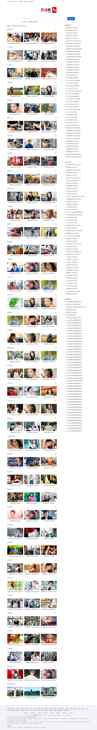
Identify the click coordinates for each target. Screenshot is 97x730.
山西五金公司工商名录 (71, 188)
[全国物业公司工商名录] (32, 196)
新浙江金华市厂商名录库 (71, 249)
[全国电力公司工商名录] (32, 143)
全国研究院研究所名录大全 (15, 662)
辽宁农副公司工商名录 (49, 96)
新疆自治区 (60, 710)
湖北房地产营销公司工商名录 (72, 291)
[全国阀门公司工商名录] (15, 161)
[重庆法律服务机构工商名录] (15, 444)
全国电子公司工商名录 (49, 149)
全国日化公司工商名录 (71, 262)
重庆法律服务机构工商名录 (15, 450)
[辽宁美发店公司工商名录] (49, 515)
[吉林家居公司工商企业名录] (49, 355)
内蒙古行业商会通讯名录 (32, 114)
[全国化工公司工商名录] (15, 285)
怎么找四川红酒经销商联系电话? (73, 399)
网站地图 (68, 715)
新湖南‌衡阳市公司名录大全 (72, 67)
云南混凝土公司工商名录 (71, 259)
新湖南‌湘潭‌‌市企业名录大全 (72, 69)
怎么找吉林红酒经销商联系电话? (73, 375)
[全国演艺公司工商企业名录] (15, 550)
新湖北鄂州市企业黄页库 (71, 27)
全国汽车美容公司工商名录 (15, 397)
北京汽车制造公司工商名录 (48, 397)
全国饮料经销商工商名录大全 (15, 78)
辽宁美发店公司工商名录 (49, 520)
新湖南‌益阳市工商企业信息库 (72, 54)
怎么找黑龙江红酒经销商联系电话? (74, 378)
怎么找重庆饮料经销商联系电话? (73, 412)
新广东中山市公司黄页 (71, 117)
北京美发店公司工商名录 (32, 520)
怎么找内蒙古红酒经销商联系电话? (74, 380)
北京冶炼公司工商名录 (71, 220)
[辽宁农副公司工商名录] (49, 90)
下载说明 (20, 1)
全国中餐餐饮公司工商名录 (32, 131)
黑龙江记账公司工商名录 (32, 379)
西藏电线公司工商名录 (71, 293)
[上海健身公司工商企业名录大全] (49, 568)
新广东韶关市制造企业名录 (72, 85)
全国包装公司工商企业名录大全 (48, 609)
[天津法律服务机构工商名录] (32, 444)
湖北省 (58, 708)
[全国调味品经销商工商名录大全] (49, 72)
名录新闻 (32, 712)
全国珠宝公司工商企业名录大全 (48, 644)
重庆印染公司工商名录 (71, 209)
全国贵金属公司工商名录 (15, 467)
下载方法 (64, 712)
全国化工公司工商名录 (15, 291)
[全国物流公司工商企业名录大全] (49, 621)
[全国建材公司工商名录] (32, 214)
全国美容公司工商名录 (15, 520)
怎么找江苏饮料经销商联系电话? (73, 423)
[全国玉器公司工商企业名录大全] (15, 638)
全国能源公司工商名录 (49, 237)
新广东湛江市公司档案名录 (72, 93)
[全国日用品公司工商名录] (32, 479)
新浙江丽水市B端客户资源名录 (73, 154)
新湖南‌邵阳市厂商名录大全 (72, 64)
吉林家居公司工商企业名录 (48, 361)
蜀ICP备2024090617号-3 (41, 715)
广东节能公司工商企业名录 (72, 180)
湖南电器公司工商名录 (71, 228)
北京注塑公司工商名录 (32, 291)
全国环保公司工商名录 (15, 308)
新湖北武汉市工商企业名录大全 (73, 40)
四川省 (27, 710)
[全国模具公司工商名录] (32, 161)
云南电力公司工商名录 (71, 241)
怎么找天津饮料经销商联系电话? (73, 407)
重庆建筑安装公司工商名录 (72, 254)
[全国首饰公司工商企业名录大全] (32, 638)
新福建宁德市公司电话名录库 (72, 133)
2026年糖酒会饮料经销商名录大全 (15, 43)
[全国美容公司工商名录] (15, 515)
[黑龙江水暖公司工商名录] (49, 320)
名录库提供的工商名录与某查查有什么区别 (75, 307)
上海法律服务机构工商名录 (48, 450)
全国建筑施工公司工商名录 (32, 184)
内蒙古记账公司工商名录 (49, 379)
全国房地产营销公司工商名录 (15, 202)
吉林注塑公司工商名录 (49, 291)
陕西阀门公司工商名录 (71, 272)
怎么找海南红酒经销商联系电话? (73, 349)
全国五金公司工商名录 (15, 220)
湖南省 (62, 708)
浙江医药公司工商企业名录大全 (73, 243)
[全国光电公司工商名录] (15, 267)
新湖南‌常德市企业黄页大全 (72, 59)
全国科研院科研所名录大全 (32, 662)
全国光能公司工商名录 (32, 237)
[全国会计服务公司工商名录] (15, 373)
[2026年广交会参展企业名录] (15, 55)
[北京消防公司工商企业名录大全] (49, 674)
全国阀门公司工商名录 (15, 167)
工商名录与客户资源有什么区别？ (73, 317)
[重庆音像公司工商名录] (49, 408)
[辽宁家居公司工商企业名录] (32, 355)
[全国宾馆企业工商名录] (15, 497)
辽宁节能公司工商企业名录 (32, 308)
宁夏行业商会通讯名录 (49, 114)
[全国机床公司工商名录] (49, 161)
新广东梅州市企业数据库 (71, 77)
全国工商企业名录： (11, 708)
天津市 (26, 708)
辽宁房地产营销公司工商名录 (49, 202)
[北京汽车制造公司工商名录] (49, 391)
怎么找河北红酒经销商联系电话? (73, 367)
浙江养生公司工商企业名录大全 (73, 178)
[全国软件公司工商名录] (15, 338)
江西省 (50, 708)
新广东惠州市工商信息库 (71, 106)
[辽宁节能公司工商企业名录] (32, 302)
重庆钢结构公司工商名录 (71, 172)
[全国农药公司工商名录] (15, 90)
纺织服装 (35, 21)
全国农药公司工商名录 (15, 96)
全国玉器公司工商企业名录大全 (15, 644)
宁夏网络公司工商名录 (49, 344)
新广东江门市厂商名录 (71, 112)
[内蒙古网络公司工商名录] (32, 338)
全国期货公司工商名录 (32, 467)
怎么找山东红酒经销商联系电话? (73, 346)
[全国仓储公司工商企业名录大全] (32, 621)
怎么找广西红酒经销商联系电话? (73, 351)
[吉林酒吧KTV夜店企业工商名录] (49, 125)
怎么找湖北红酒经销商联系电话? (73, 362)
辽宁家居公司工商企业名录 (32, 361)
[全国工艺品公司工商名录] (49, 479)
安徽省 (54, 708)
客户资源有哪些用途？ (71, 315)
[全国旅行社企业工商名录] (32, 497)
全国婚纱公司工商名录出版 (32, 538)
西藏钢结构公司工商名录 (71, 233)
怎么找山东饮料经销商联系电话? (73, 425)
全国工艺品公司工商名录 (49, 485)
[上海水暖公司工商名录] (32, 320)
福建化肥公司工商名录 (71, 238)
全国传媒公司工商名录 (15, 414)
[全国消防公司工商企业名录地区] (15, 674)
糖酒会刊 (15, 25)
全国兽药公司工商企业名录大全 (15, 591)
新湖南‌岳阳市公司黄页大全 (72, 62)
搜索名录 (71, 18)
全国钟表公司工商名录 (15, 485)
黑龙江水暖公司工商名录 (49, 326)
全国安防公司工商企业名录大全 (32, 680)
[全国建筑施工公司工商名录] (32, 179)
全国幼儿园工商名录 (49, 432)
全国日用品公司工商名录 (32, 485)
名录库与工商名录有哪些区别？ (73, 304)
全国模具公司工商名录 (32, 167)
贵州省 (35, 710)
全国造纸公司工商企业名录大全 (15, 609)
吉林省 (12, 710)
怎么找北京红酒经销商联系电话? (73, 325)
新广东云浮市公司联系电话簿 (72, 80)
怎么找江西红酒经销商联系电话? (73, 320)
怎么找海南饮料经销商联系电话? (73, 428)
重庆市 (22, 708)
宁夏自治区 (40, 710)
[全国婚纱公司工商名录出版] (32, 532)
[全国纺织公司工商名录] (49, 249)
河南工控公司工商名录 (71, 286)
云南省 (31, 710)
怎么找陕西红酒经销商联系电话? (73, 383)
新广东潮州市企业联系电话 (72, 101)
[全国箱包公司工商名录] (15, 249)
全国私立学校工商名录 (15, 432)
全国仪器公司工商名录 (15, 149)
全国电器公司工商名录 (15, 361)
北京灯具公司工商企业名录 (32, 273)
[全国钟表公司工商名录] (15, 479)
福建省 (74, 708)
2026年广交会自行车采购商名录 (48, 61)
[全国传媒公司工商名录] (15, 408)
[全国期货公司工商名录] (32, 462)
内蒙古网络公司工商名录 (32, 344)
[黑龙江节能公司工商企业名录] (49, 302)
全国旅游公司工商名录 (49, 503)
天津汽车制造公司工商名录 (32, 397)
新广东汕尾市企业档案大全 (72, 96)
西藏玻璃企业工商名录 (49, 220)
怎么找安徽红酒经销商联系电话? (73, 354)
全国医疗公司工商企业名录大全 (48, 591)
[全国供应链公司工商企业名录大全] (15, 621)
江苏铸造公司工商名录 (71, 278)
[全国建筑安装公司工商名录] (49, 179)
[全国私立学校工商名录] (15, 426)
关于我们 (26, 1)
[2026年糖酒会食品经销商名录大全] (49, 37)
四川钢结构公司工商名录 (71, 275)
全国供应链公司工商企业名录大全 (15, 627)
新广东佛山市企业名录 (71, 122)
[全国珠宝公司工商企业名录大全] (49, 638)
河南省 (46, 708)
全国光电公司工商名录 (15, 273)
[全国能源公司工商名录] (49, 232)
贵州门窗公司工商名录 (71, 201)
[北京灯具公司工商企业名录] (32, 267)
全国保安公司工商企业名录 (15, 538)
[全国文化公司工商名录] (49, 550)
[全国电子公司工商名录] (49, 143)
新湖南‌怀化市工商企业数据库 (72, 46)
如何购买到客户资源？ (71, 309)
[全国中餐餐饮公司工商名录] (32, 125)
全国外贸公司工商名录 (32, 61)
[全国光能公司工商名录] (32, 232)
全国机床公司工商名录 (49, 167)
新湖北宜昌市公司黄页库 (71, 33)
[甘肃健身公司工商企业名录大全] (32, 568)
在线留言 (58, 712)
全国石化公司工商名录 (15, 237)
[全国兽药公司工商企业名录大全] (15, 585)
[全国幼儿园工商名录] (49, 426)
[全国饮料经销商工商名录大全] (15, 72)
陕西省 (38, 708)
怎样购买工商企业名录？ (71, 312)
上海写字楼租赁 (19, 727)
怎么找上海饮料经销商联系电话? (73, 415)
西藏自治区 (46, 710)
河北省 (42, 708)
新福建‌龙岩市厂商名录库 (71, 141)
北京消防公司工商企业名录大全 (48, 680)
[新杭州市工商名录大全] (32, 691)
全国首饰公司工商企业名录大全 (32, 644)
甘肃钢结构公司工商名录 (71, 270)
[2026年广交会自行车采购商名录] (49, 55)
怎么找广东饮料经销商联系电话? (73, 417)
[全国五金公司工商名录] (15, 214)
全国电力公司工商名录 (32, 149)
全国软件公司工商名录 (15, 344)
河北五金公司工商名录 (71, 280)
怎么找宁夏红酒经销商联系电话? (73, 359)
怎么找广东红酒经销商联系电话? (73, 336)
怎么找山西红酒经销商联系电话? (73, 365)
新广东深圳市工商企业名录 (72, 125)
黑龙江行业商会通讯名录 (15, 114)
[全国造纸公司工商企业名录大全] (15, 603)
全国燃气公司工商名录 (71, 193)
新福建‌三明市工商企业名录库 (72, 138)
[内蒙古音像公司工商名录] (32, 408)
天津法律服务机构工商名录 (32, 450)
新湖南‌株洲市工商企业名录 (72, 72)
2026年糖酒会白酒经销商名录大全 (32, 43)
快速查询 (31, 1)
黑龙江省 (17, 710)
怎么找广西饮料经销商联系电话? (73, 430)
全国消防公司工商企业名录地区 (15, 680)
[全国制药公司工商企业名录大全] (32, 585)
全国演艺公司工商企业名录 (15, 556)
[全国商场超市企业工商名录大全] (32, 72)
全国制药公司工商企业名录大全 (32, 591)
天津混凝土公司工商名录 (71, 267)
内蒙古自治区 (66, 710)
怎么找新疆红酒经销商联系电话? (73, 388)
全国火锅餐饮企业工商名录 (15, 131)
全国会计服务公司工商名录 (15, 379)
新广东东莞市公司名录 (71, 120)
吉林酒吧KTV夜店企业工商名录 (48, 131)
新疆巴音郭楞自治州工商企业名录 (73, 230)
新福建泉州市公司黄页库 (71, 146)
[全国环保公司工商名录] (15, 302)
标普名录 (43, 727)
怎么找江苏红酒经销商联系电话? (73, 344)
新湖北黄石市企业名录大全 (72, 38)
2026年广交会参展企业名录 (15, 61)
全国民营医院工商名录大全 (72, 185)
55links (8, 727)
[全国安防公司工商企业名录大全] (32, 674)
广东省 (70, 708)
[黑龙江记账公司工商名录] (32, 373)
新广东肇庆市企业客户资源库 (72, 109)
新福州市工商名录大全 (15, 697)
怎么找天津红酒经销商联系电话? (73, 330)
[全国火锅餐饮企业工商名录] (15, 125)
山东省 (86, 708)
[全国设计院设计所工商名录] (49, 656)
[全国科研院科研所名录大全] (32, 656)
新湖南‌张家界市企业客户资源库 (73, 56)
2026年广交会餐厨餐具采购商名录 (74, 212)
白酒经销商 (30, 21)
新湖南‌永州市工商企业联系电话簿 (73, 48)
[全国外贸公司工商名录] (32, 55)
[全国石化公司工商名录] (15, 232)
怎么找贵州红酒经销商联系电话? (73, 394)
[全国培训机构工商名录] (32, 426)
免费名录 (39, 712)
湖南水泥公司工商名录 (71, 288)
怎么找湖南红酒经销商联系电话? (73, 357)
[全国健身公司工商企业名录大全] (15, 568)
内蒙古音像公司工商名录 (32, 414)
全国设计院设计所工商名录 (48, 662)
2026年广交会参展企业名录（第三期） (75, 196)
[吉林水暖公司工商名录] (15, 320)
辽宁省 (8, 710)
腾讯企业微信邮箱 (27, 727)
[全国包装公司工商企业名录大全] (49, 603)
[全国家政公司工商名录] (49, 532)
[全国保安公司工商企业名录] (15, 532)
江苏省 (82, 708)
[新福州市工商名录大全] (15, 691)
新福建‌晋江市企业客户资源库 (72, 127)
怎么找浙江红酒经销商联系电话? (73, 341)
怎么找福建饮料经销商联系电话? (73, 420)
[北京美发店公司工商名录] (32, 515)
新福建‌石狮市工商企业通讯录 (72, 130)
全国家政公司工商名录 (49, 538)
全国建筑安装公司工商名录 (48, 184)
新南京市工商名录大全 (49, 697)
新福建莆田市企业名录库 (71, 149)
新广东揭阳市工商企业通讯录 (72, 98)
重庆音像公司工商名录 (49, 414)
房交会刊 (19, 25)
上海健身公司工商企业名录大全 (48, 574)
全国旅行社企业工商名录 (32, 503)
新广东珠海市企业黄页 (71, 114)
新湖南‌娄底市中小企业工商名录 (73, 43)
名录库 (51, 712)
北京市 (18, 708)
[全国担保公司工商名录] (49, 462)
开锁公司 (13, 727)
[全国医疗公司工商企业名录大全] (49, 585)
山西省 (34, 708)
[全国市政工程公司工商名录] (15, 179)
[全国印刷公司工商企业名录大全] (32, 603)
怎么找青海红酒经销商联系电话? (73, 386)
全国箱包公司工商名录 (15, 255)
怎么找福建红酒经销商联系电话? (73, 338)
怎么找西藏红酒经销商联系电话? (73, 391)
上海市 (30, 708)
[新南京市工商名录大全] (49, 691)
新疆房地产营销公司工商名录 (72, 225)
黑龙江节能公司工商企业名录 (49, 308)
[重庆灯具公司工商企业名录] (49, 267)
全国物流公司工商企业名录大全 (48, 627)
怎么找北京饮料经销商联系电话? (73, 409)
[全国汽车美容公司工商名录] (15, 391)
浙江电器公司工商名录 (71, 246)
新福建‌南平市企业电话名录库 (72, 135)
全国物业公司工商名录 (32, 202)
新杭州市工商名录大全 (32, 697)
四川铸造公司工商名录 (71, 167)
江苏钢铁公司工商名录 (71, 283)
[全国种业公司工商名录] (32, 90)
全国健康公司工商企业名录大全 (73, 170)
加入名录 (46, 712)
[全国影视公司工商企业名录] (32, 550)
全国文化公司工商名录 (49, 556)
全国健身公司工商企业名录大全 (15, 574)
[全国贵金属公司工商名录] (15, 462)
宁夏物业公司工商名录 (71, 257)
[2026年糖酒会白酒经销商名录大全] (32, 37)
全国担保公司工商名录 (49, 467)
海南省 (66, 708)
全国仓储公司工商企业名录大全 (32, 627)
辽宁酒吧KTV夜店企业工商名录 (73, 164)
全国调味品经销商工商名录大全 (48, 78)
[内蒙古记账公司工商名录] (49, 373)
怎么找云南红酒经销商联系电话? (73, 396)
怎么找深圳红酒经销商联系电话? (73, 322)
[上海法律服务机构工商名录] (49, 444)
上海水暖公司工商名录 (32, 326)
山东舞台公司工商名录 (71, 175)
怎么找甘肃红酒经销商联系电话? (73, 370)
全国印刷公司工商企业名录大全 (32, 609)
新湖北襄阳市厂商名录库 (71, 30)
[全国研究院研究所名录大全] (15, 656)
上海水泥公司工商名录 (71, 222)
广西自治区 (22, 710)
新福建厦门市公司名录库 (71, 151)
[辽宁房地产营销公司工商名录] (49, 196)
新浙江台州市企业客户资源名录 (73, 156)
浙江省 (78, 708)
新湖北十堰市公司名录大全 (72, 35)
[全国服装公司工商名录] (32, 249)
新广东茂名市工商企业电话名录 (73, 91)
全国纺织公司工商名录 (49, 255)
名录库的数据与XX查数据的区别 (73, 301)
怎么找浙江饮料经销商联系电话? (73, 404)
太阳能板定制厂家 (36, 727)
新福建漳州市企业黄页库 (71, 143)
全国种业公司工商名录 (32, 96)
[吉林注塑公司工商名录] (49, 285)
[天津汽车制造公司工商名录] (32, 391)
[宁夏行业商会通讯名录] (49, 108)
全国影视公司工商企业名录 (32, 556)
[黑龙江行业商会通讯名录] (15, 108)
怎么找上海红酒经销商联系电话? (73, 328)
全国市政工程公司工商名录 (15, 184)
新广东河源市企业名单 (71, 75)
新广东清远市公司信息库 (71, 83)
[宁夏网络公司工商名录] (49, 338)
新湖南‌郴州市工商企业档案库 (72, 51)
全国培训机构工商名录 (32, 432)
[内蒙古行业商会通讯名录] (32, 108)
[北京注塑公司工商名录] (32, 285)
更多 (56, 29)
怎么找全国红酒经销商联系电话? (73, 401)
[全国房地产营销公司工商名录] (15, 196)
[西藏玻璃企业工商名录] (49, 214)
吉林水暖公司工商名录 (15, 326)
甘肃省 (55, 710)
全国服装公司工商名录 (32, 255)
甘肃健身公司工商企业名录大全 (32, 574)
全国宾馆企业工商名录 (15, 503)
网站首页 (26, 712)
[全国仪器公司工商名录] (15, 143)
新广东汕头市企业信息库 (71, 104)
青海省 (51, 710)
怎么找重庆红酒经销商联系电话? (73, 333)
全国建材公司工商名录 (32, 220)
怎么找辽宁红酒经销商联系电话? (73, 372)
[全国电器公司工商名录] (15, 355)
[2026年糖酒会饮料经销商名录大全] (15, 37)
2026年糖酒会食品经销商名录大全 (49, 43)
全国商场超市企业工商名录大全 (32, 78)
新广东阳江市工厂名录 (71, 88)
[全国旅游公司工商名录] (49, 497)
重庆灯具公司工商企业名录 (48, 273)
